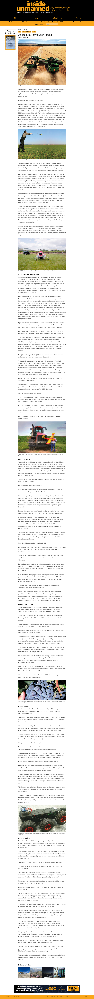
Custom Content (39, 24)
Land (36, 18)
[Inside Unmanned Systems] (47, 7)
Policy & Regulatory (27, 22)
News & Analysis (45, 22)
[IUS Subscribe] (47, 988)
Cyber (78, 18)
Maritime (58, 18)
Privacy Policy (84, 997)
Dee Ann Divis (24, 37)
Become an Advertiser (79, 22)
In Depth (53, 22)
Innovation (36, 22)
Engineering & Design (14, 22)
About (48, 997)
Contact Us (55, 997)
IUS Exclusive (26, 31)
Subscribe (68, 22)
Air (15, 18)
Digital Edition (60, 22)
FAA (20, 31)
